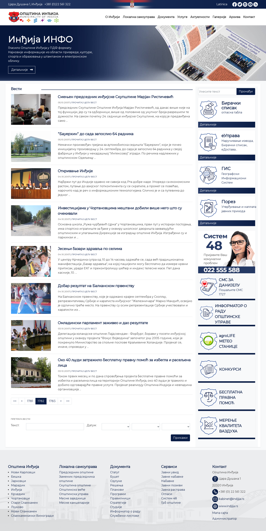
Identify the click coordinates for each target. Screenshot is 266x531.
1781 (30, 401)
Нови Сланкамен (24, 511)
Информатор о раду (125, 511)
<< (14, 401)
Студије (116, 507)
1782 (41, 401)
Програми (118, 494)
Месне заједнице (72, 498)
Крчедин (18, 494)
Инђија (16, 489)
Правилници (120, 498)
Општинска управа (73, 494)
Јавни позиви (172, 485)
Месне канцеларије (74, 502)
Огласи (166, 494)
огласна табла (231, 112)
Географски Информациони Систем (233, 178)
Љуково (17, 507)
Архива (234, 17)
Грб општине (171, 502)
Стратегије (118, 502)
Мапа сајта (220, 513)
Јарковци (18, 481)
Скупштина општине (75, 485)
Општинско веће (72, 489)
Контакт (249, 17)
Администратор (224, 518)
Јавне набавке (172, 476)
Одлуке (116, 481)
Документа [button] (166, 17)
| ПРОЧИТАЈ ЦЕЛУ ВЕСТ (83, 102)
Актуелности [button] (200, 17)
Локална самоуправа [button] (139, 17)
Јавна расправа (173, 489)
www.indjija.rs (228, 506)
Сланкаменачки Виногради (32, 515)
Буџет (114, 476)
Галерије (219, 17)
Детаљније (208, 124)
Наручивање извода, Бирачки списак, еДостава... (237, 145)
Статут (114, 472)
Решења (116, 485)
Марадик (18, 485)
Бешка (16, 476)
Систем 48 (169, 498)
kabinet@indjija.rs (231, 499)
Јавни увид (170, 472)
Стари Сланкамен (24, 502)
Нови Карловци (23, 472)
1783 (52, 401)
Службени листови (124, 515)
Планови (117, 489)
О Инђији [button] (112, 17)
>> (67, 401)
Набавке (167, 481)
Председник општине (76, 472)
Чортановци (20, 498)
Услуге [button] (182, 17)
